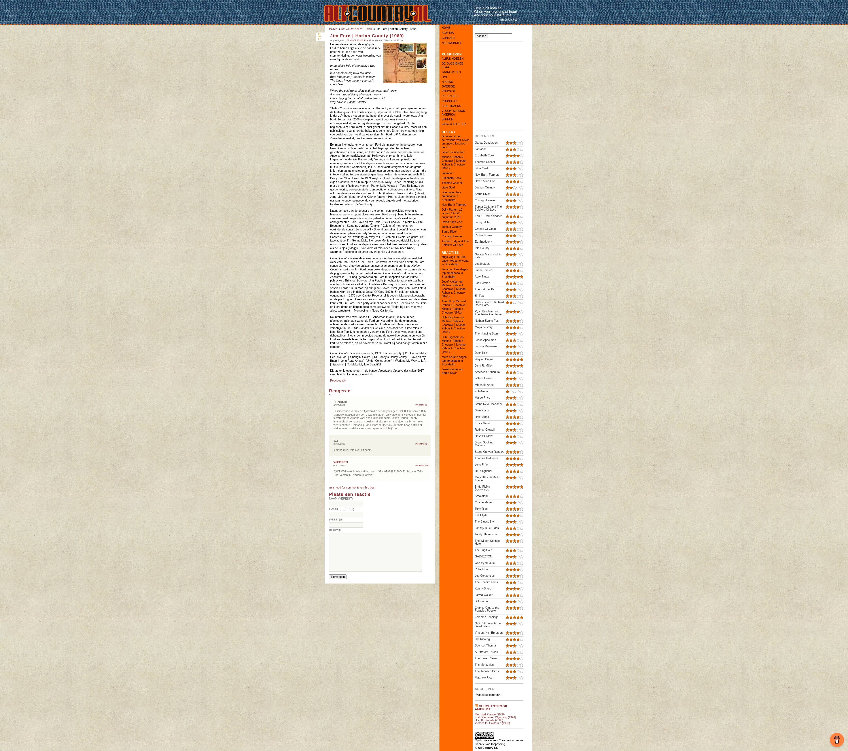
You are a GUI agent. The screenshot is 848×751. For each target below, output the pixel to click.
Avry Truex (482, 276)
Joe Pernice (482, 283)
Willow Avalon (483, 378)
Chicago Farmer (452, 236)
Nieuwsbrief (452, 43)
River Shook (482, 416)
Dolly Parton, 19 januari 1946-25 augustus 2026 (452, 213)
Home (446, 27)
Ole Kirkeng (482, 639)
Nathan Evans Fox (487, 320)
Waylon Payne (484, 359)
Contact (448, 38)
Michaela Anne (484, 384)
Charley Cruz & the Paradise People (487, 609)
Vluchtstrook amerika (491, 707)
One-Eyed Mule (485, 563)
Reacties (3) (338, 380)
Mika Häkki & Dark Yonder (487, 479)
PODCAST (449, 91)
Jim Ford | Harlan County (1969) (367, 35)
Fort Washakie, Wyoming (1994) (495, 717)
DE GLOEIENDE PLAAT (357, 28)
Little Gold (448, 187)
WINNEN (447, 119)
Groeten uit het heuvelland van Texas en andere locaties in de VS (455, 142)
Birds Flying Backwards (482, 488)
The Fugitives (483, 550)
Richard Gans (483, 235)
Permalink (421, 405)
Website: (336, 519)
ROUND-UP (449, 101)
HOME (333, 28)
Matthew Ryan (484, 677)
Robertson (481, 569)
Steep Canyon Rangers (489, 451)
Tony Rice (481, 508)
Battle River (449, 231)
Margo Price (482, 397)
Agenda (448, 32)
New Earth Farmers (454, 204)
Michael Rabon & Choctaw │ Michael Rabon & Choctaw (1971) (454, 162)
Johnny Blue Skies (487, 528)
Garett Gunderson (453, 152)
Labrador (447, 173)
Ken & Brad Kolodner (488, 216)
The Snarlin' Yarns (486, 582)
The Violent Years (486, 658)
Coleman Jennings (486, 617)
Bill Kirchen (482, 601)
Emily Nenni (482, 423)
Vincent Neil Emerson (489, 632)
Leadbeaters (482, 263)
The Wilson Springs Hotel (487, 542)
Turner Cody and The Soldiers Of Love (455, 243)
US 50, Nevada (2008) (489, 720)
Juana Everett (484, 270)
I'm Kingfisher (483, 471)
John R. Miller (483, 365)
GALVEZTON (483, 556)
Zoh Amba (481, 391)
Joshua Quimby (452, 226)
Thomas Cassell (452, 182)
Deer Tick (481, 352)
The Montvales (484, 664)
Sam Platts (482, 410)
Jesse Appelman (485, 340)
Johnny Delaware (486, 346)
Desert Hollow (483, 436)
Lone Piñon (482, 464)
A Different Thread (486, 652)
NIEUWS (447, 82)
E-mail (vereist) (341, 509)
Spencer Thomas (486, 645)
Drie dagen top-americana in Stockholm (451, 196)
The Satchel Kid (485, 289)
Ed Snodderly (483, 241)
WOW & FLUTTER (454, 124)
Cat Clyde (481, 515)
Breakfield (481, 496)
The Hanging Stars (487, 333)
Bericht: (335, 530)
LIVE (445, 77)
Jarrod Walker (483, 595)
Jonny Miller (482, 222)
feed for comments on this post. (352, 487)
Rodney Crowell (485, 429)
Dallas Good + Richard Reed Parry (489, 303)
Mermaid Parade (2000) (490, 714)
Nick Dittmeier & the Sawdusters (488, 625)
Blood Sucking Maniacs (484, 444)
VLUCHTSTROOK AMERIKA (453, 112)
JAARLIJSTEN (451, 72)
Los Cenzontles (485, 575)
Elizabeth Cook (451, 178)
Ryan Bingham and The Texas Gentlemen (489, 313)
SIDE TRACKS (451, 106)
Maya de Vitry (484, 327)
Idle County (482, 248)
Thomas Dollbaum (486, 458)
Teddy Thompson (486, 534)
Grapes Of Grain (485, 228)
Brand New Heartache (489, 404)
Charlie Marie (483, 502)
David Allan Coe (452, 222)
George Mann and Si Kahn (488, 256)
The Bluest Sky (485, 521)
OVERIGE (448, 86)
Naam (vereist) (341, 498)
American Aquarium (487, 372)
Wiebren (340, 462)
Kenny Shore (483, 588)
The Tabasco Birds (487, 671)
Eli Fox (479, 295)
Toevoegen (338, 576)
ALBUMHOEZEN (453, 58)
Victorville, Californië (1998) (492, 723)
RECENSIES (450, 96)
